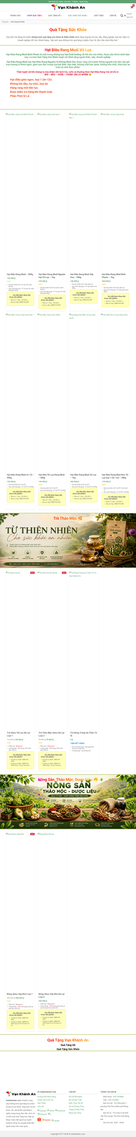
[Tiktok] (50, 1110)
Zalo (133, 1127)
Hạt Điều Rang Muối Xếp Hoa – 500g (81, 276)
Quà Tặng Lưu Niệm (68, 1065)
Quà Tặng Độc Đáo (93, 1065)
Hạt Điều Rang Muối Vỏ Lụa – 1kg (83, 476)
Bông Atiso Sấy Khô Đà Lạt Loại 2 (51, 995)
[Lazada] (55, 1121)
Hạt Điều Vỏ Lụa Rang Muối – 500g (52, 476)
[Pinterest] (42, 1114)
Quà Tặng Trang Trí (18, 1065)
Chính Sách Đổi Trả (45, 1100)
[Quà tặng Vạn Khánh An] (68, 7)
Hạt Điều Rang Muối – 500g (20, 274)
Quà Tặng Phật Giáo (18, 1078)
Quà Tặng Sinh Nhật (68, 1075)
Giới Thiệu (41, 1103)
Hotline (133, 1120)
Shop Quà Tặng (34, 15)
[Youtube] (41, 1110)
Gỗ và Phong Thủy (76, 1106)
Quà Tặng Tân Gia (68, 1068)
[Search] (121, 15)
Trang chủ (15, 15)
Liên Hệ (40, 1106)
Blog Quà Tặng (75, 1113)
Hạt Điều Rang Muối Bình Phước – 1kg (114, 276)
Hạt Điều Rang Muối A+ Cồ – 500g (20, 476)
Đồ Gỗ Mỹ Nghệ (118, 1081)
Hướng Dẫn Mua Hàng (46, 1097)
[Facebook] (60, 1110)
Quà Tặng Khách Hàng (43, 1078)
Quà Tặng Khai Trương (68, 1071)
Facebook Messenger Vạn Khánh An (133, 1133)
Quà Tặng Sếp (43, 1065)
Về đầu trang (133, 1115)
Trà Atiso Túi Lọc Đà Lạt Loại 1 (18, 734)
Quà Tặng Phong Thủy (18, 1075)
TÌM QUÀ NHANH (70, 1054)
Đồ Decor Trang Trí (118, 1084)
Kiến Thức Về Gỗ (76, 1103)
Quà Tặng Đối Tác (43, 1081)
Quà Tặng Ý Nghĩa (93, 1068)
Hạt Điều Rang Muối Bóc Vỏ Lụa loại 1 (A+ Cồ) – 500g (115, 476)
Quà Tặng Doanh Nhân (43, 1084)
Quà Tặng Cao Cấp (93, 1071)
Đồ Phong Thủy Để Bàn (118, 1071)
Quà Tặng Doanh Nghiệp (43, 1075)
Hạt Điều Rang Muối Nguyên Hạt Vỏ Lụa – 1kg (52, 276)
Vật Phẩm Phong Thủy (118, 1065)
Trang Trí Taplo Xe (118, 1078)
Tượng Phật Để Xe (118, 1075)
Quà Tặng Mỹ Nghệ (18, 1071)
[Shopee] (43, 1121)
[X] (49, 1114)
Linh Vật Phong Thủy (118, 1068)
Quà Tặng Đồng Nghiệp (43, 1071)
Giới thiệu (99, 15)
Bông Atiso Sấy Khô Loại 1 (20, 994)
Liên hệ (113, 15)
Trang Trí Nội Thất (76, 1109)
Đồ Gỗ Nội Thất (75, 1100)
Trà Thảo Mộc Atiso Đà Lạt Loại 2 (51, 734)
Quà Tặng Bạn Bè (43, 1068)
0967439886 (118, 1097)
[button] (61, 15)
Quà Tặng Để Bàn (18, 1068)
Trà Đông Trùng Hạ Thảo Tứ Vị (83, 734)
